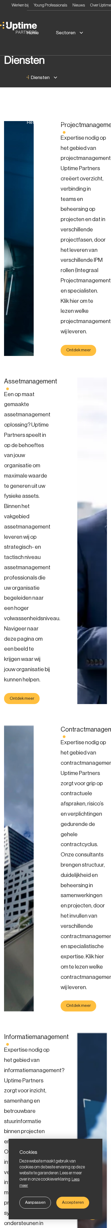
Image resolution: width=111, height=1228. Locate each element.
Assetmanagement (30, 381)
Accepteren (74, 1202)
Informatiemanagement (36, 1037)
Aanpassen (35, 1202)
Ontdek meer (78, 350)
